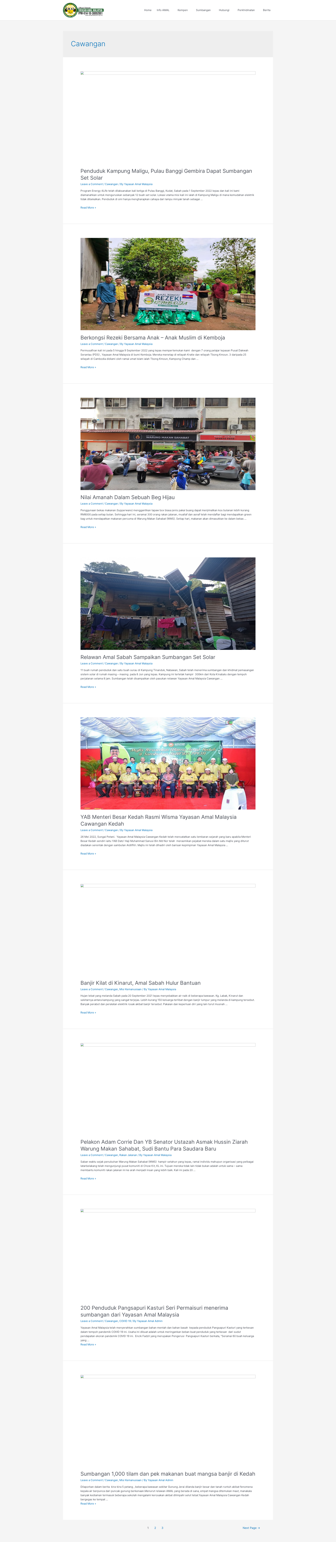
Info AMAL (163, 10)
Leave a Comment (91, 184)
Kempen (183, 10)
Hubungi (224, 10)
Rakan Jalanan (128, 1155)
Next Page (251, 1528)
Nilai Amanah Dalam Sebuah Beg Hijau (127, 497)
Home (148, 10)
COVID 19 (125, 1321)
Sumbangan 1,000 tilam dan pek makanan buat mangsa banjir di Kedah (167, 1474)
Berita (266, 10)
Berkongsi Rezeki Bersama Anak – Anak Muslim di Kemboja (152, 337)
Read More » (88, 207)
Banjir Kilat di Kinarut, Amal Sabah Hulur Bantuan (140, 983)
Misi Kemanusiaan (130, 989)
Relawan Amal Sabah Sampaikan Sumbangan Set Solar (147, 657)
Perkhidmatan (246, 10)
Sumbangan (203, 10)
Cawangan (111, 184)
